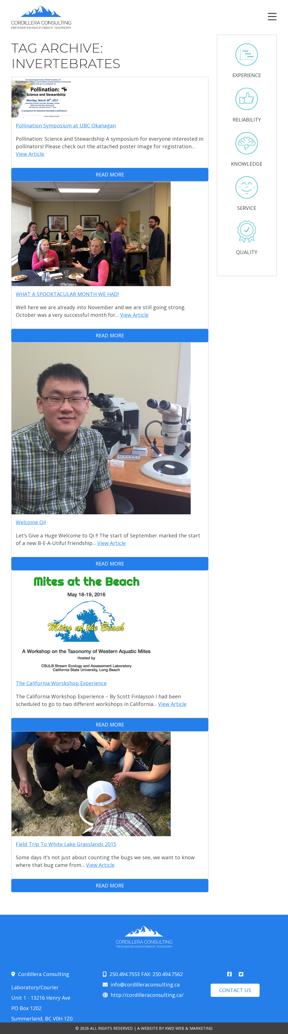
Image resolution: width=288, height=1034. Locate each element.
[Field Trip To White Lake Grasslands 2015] (91, 832)
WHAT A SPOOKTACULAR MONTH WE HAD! (67, 294)
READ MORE (110, 174)
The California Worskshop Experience (61, 683)
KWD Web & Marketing (189, 1028)
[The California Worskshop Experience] (91, 671)
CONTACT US (235, 990)
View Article (30, 154)
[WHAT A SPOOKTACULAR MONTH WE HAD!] (91, 282)
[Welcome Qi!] (101, 510)
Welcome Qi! (31, 522)
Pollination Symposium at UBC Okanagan (66, 125)
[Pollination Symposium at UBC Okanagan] (42, 113)
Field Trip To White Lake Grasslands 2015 (66, 844)
